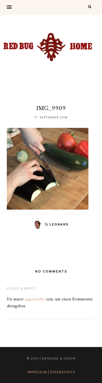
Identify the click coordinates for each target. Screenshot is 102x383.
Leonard (59, 224)
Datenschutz (62, 372)
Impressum (37, 372)
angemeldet (35, 299)
